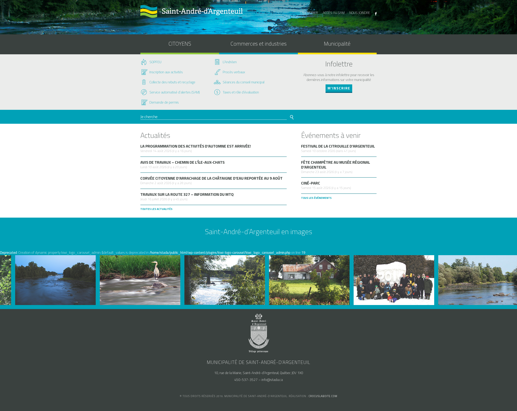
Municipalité (337, 43)
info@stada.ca (272, 379)
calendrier (309, 12)
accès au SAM (334, 12)
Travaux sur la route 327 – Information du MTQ (187, 194)
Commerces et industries (258, 43)
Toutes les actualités (156, 209)
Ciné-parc (310, 183)
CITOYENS (179, 43)
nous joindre (359, 12)
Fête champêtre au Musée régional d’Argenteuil (335, 165)
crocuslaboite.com (323, 396)
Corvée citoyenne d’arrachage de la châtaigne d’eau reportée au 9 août (211, 178)
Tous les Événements (316, 198)
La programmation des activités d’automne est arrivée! (195, 146)
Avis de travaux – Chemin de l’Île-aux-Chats (182, 162)
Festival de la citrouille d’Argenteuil (338, 146)
